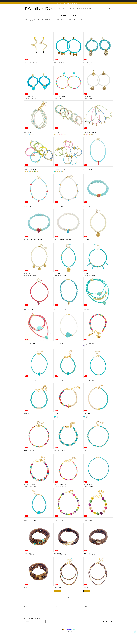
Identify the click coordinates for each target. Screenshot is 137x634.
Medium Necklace (65, 590)
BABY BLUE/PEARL (30, 134)
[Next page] (75, 598)
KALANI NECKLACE (87, 587)
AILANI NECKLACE (28, 379)
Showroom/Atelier (28, 615)
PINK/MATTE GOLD (87, 134)
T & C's (84, 608)
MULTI (84, 345)
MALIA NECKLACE (87, 273)
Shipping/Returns (58, 608)
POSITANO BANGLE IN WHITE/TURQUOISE (62, 239)
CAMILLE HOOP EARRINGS (59, 96)
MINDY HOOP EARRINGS (88, 96)
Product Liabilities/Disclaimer (89, 612)
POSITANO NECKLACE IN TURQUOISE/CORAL (33, 204)
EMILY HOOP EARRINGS (59, 62)
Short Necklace (57, 590)
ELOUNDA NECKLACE (28, 273)
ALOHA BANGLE (27, 553)
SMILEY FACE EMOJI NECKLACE (60, 518)
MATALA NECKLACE (28, 307)
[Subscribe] (44, 621)
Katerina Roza (70, 631)
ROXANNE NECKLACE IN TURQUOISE (91, 450)
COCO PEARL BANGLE (58, 131)
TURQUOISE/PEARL (28, 134)
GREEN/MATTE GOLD (89, 134)
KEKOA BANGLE (86, 553)
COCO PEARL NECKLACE (29, 131)
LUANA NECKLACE (87, 379)
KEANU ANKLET (57, 413)
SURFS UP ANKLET (28, 518)
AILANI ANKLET (57, 379)
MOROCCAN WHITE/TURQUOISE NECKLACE (63, 342)
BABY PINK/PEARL (32, 134)
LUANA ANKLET (27, 413)
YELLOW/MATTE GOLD (32, 171)
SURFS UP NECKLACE (87, 484)
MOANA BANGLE (27, 587)
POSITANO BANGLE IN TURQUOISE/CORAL (33, 239)
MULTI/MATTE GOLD (37, 171)
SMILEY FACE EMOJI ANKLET (89, 518)
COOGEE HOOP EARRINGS (88, 62)
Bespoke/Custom (28, 612)
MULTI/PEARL (64, 134)
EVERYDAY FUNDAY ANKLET (89, 342)
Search (25, 608)
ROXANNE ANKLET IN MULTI (30, 484)
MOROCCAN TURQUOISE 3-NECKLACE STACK (92, 307)
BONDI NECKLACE (87, 131)
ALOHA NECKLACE (57, 587)
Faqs (55, 612)
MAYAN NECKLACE (87, 239)
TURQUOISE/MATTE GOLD (84, 134)
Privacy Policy (86, 611)
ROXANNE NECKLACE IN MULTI (30, 450)
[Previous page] (62, 598)
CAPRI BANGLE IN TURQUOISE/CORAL (91, 204)
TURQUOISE (55, 417)
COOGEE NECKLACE (58, 307)
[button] (66, 8)
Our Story (26, 611)
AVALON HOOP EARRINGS (29, 96)
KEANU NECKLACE (87, 413)
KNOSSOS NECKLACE (58, 273)
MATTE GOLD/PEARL (25, 134)
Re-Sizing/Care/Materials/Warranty (61, 611)
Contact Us (56, 615)
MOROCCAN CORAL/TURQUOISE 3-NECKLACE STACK (35, 342)
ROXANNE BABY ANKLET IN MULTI (61, 484)
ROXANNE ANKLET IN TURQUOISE (61, 450)
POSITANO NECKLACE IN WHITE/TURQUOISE (63, 204)
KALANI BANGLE (57, 553)
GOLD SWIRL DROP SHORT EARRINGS (32, 62)
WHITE (87, 345)
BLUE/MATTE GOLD (92, 134)
